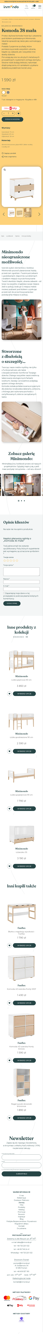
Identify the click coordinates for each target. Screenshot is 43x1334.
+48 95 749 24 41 (22, 1249)
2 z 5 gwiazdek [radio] (7, 560)
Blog (21, 1219)
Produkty (21, 1207)
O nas (21, 1196)
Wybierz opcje (24, 694)
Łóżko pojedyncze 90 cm (21, 795)
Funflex (21, 928)
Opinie (17, 236)
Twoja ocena (8, 557)
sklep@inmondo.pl (24, 1242)
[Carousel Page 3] (24, 501)
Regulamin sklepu (21, 1224)
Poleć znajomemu (10, 156)
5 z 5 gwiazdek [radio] (17, 560)
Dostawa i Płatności (21, 1200)
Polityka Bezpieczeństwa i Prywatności (22, 1221)
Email (3, 1161)
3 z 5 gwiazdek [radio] (10, 560)
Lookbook (9, 236)
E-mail (6, 586)
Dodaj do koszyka (12, 119)
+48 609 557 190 (23, 1271)
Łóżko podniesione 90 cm (21, 737)
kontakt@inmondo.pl (21, 1282)
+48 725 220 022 (23, 1246)
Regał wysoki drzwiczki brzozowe (21, 1105)
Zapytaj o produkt (10, 153)
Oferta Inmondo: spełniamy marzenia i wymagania (22, 19)
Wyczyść (4, 95)
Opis (2, 236)
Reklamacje (21, 1198)
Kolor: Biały (6, 89)
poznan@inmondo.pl (22, 1263)
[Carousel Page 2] (21, 501)
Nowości (21, 1214)
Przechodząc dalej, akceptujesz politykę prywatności (16, 1169)
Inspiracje (21, 1217)
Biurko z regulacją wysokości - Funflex (21, 933)
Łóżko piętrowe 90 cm (21, 680)
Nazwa (6, 579)
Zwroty (21, 1203)
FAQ (21, 1205)
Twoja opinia (8, 565)
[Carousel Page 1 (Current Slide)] (19, 501)
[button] (39, 6)
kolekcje (38, 19)
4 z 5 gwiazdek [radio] (14, 560)
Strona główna (5, 19)
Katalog (21, 1210)
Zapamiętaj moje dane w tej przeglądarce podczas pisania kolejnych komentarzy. (20, 596)
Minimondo (18, 637)
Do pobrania (21, 1228)
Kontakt (21, 1226)
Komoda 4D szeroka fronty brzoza (21, 1048)
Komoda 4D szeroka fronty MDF (21, 989)
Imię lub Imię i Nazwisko (8, 1153)
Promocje (21, 1212)
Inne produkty (26, 236)
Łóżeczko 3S (21, 852)
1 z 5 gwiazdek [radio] (4, 560)
